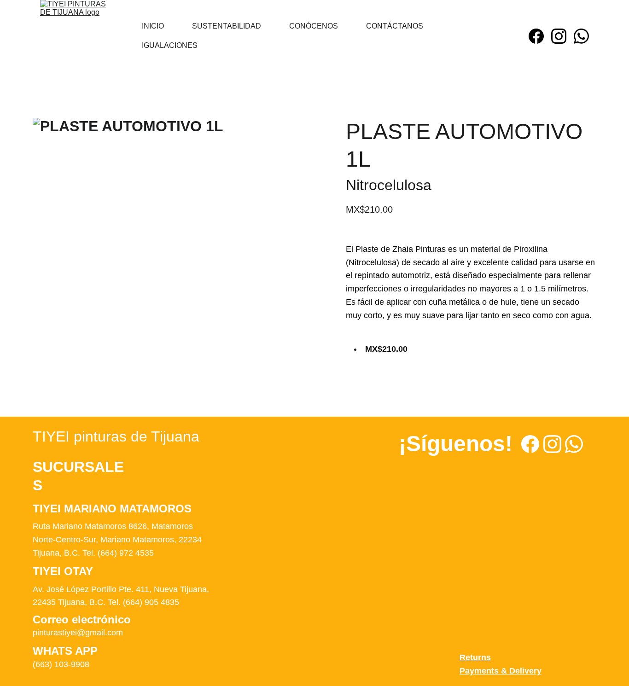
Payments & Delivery (501, 670)
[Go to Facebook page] (540, 36)
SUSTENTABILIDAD (226, 26)
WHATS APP (65, 651)
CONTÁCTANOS (394, 26)
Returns (475, 657)
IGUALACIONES (170, 45)
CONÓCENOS (313, 26)
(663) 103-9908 (61, 664)
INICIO (153, 26)
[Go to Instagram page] (562, 36)
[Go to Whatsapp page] (581, 36)
